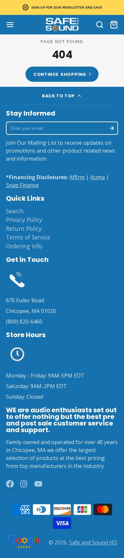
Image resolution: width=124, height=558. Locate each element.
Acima (97, 177)
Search (15, 211)
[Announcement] (62, 7)
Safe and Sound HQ (93, 542)
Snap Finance (22, 185)
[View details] (17, 279)
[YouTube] (38, 484)
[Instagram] (24, 484)
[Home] (62, 24)
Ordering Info (24, 246)
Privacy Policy (24, 220)
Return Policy (24, 228)
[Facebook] (10, 484)
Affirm (77, 177)
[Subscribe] (111, 128)
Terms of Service (28, 237)
